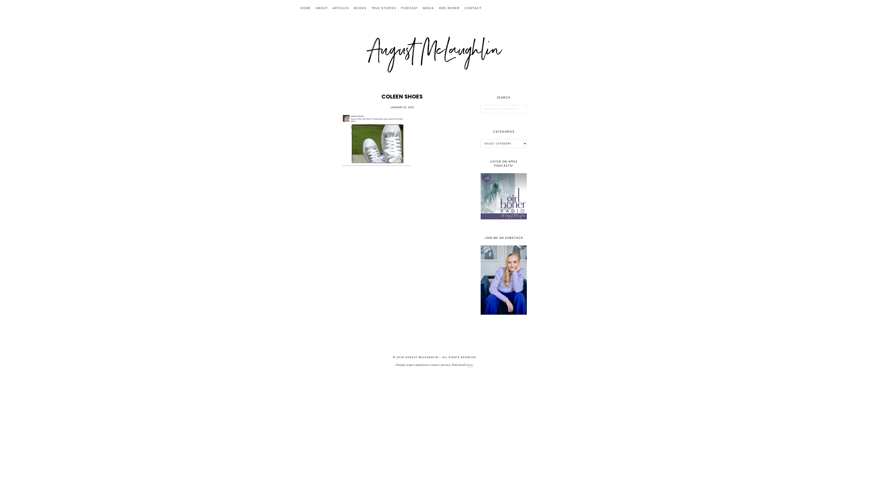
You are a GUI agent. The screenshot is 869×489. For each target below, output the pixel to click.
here (470, 365)
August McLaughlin (434, 54)
